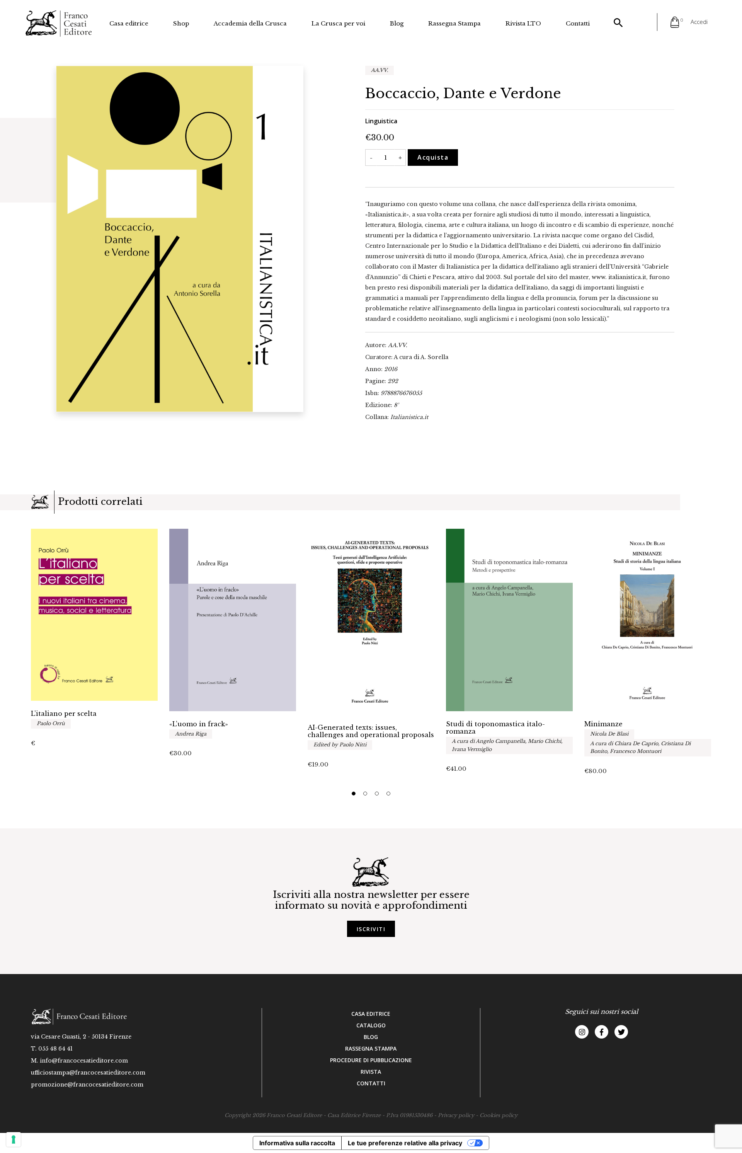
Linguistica (381, 121)
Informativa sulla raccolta (297, 1143)
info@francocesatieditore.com (84, 1060)
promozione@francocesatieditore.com (87, 1084)
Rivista (371, 1071)
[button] (353, 793)
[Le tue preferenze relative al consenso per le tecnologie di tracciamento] (13, 1139)
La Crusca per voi (338, 23)
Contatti (578, 23)
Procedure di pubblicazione (371, 1060)
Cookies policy (498, 1115)
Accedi (699, 22)
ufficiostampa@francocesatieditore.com (88, 1072)
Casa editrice (128, 23)
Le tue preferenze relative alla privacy (405, 1143)
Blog (396, 23)
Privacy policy (456, 1115)
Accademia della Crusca (250, 23)
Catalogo (371, 1025)
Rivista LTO (523, 23)
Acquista (432, 157)
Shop (181, 23)
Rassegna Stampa (454, 23)
